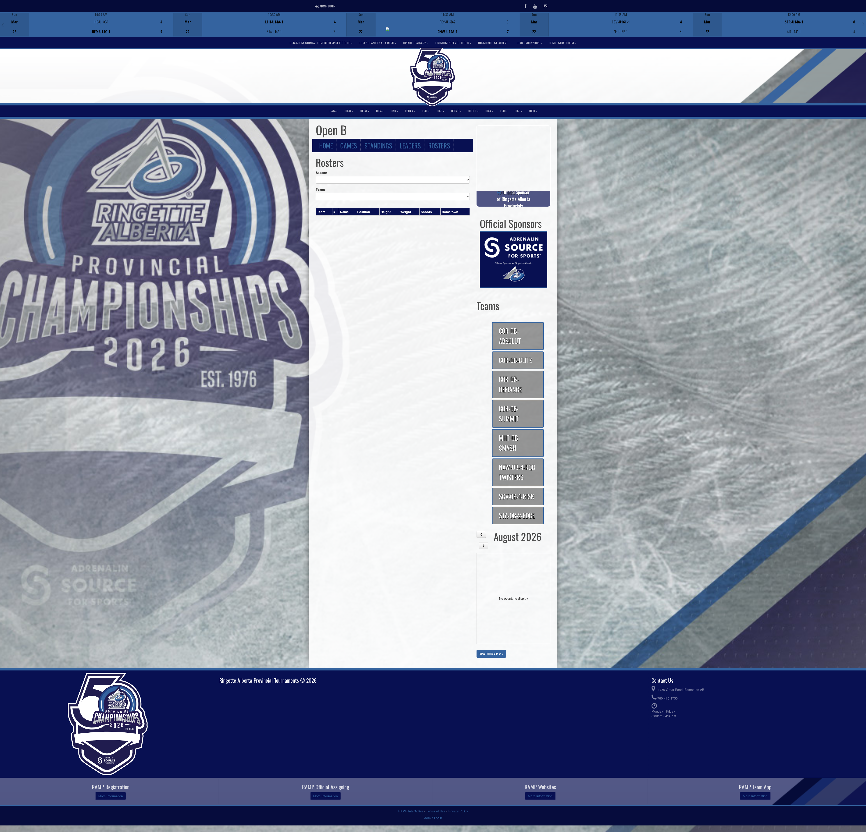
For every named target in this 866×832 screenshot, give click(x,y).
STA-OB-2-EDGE (517, 515)
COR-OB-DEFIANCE (510, 384)
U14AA (332, 111)
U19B (532, 111)
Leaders (410, 145)
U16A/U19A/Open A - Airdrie (376, 42)
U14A (488, 111)
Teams (321, 189)
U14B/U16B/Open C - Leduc (452, 42)
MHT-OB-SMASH (509, 443)
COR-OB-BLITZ (515, 360)
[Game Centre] (86, 28)
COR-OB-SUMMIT (509, 413)
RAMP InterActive (410, 811)
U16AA (348, 111)
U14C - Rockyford (528, 42)
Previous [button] (2, 25)
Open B (455, 111)
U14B (425, 111)
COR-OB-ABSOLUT (510, 336)
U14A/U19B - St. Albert (493, 42)
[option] (86, 24)
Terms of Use (435, 811)
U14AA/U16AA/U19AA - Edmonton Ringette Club (320, 42)
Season (321, 172)
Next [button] (863, 24)
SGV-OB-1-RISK (516, 496)
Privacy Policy (458, 811)
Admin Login (433, 818)
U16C (517, 111)
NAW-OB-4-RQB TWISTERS (517, 472)
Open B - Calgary (414, 42)
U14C (503, 111)
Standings (378, 145)
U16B (439, 111)
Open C (472, 111)
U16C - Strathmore (561, 42)
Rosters (439, 145)
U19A (393, 111)
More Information (110, 796)
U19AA (363, 111)
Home (326, 145)
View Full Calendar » (491, 653)
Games (348, 145)
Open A (409, 111)
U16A (379, 111)
